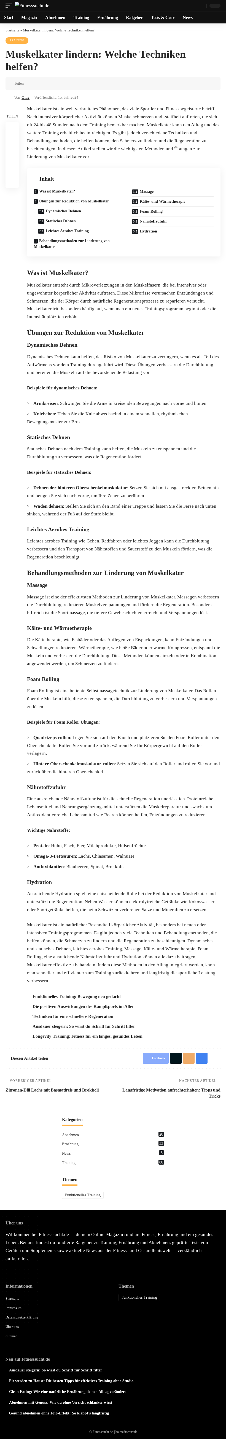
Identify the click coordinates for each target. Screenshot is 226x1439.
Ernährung (112, 1143)
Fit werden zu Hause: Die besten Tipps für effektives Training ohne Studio (71, 1381)
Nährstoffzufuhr (153, 221)
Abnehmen (112, 1134)
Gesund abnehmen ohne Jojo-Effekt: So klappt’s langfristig (59, 1413)
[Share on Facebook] (29, 83)
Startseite (12, 30)
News (112, 1153)
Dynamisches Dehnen (63, 211)
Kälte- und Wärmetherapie (162, 201)
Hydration (148, 231)
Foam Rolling (151, 211)
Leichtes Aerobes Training (67, 231)
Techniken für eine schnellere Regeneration (73, 1016)
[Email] (46, 83)
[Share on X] (38, 83)
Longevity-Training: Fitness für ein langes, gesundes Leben (87, 1036)
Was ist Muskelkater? (57, 191)
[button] (10, 6)
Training (17, 40)
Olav (25, 97)
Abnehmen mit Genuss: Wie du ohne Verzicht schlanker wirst (60, 1402)
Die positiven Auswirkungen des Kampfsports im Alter (83, 1006)
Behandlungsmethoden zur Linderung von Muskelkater (72, 244)
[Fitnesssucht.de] (32, 6)
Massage (147, 191)
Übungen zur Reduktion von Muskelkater (74, 201)
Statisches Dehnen (61, 221)
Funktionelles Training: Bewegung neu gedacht (77, 996)
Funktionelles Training (83, 1195)
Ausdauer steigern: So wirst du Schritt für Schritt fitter (84, 1026)
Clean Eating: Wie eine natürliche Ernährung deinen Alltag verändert (67, 1392)
